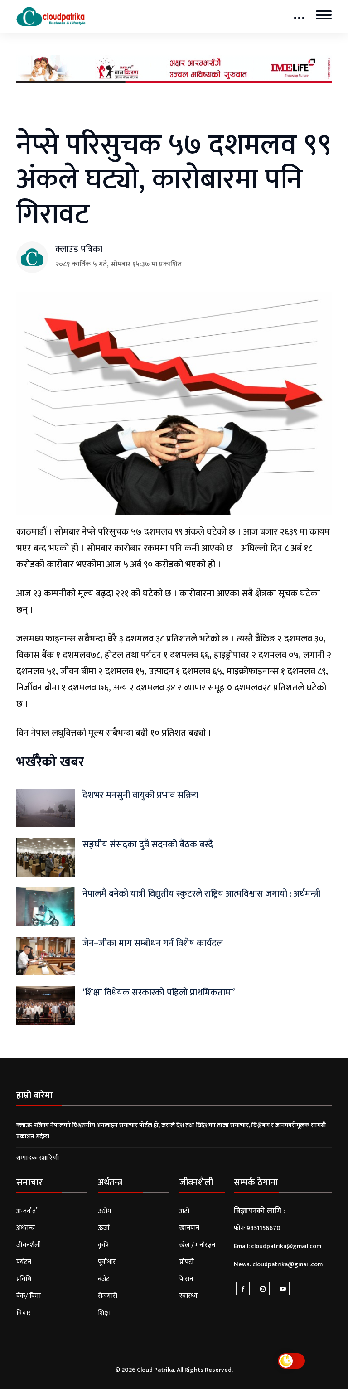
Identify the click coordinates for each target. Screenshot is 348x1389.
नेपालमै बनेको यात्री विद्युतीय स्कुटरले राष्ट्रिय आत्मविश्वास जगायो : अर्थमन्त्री (201, 894)
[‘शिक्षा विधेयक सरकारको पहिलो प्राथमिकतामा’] (45, 1005)
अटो (184, 1211)
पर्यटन (23, 1262)
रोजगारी (107, 1296)
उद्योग (104, 1211)
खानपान (189, 1228)
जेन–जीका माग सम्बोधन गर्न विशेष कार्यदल (152, 943)
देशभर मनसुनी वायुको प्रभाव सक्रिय (140, 795)
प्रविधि (23, 1279)
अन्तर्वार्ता (27, 1211)
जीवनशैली (28, 1245)
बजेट (104, 1279)
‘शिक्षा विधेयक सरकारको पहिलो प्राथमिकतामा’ (158, 992)
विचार (23, 1313)
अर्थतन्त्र (25, 1228)
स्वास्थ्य (188, 1296)
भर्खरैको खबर (50, 762)
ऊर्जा (104, 1228)
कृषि (103, 1245)
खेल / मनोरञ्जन (197, 1245)
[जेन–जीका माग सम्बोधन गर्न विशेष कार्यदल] (45, 956)
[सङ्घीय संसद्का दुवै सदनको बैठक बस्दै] (45, 857)
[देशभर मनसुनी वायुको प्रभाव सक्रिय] (45, 807)
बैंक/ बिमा (28, 1296)
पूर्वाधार (107, 1262)
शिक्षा (104, 1313)
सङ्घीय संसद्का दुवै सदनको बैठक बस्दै (147, 844)
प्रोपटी (186, 1262)
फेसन (186, 1279)
